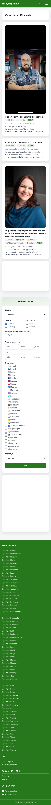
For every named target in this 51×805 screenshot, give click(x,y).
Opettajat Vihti (8, 743)
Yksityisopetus (11, 791)
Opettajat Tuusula (9, 731)
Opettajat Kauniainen (10, 602)
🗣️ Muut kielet (13, 387)
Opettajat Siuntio (9, 718)
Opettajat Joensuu (9, 586)
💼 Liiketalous (13, 405)
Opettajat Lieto (8, 647)
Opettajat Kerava (9, 608)
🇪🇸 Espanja (12, 381)
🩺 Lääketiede (13, 431)
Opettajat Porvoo (9, 689)
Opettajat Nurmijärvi (10, 673)
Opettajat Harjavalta (10, 557)
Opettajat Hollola (9, 566)
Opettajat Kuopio (9, 627)
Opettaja (11, 323)
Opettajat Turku (8, 727)
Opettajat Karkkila (9, 598)
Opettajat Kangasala (10, 595)
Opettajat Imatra (9, 576)
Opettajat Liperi (8, 650)
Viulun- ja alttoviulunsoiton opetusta (23, 142)
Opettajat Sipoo (8, 714)
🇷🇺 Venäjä (12, 384)
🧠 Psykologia (14, 428)
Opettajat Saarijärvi (10, 705)
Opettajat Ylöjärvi (9, 750)
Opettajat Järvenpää (10, 582)
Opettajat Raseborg (10, 695)
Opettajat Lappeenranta (12, 637)
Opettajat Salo (8, 708)
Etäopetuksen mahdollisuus (17, 331)
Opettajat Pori (8, 685)
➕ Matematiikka (15, 390)
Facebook (6, 776)
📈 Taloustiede (14, 411)
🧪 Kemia (11, 396)
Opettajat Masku (9, 660)
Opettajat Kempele (10, 605)
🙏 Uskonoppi (13, 417)
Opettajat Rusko (9, 702)
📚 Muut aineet (14, 446)
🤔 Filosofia (12, 419)
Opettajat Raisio (8, 692)
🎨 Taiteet (12, 440)
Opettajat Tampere (10, 721)
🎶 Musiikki (12, 437)
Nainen (32, 326)
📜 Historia (12, 414)
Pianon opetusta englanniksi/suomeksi (24, 116)
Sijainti (8, 310)
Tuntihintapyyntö (13, 342)
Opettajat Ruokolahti (10, 698)
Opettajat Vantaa (9, 740)
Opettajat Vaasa (8, 737)
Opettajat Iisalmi (8, 573)
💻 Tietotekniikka (15, 434)
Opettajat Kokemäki (10, 618)
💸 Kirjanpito (13, 402)
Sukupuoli (30, 320)
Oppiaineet (10, 363)
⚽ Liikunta (12, 443)
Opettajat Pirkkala (9, 679)
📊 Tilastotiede (14, 399)
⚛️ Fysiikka (12, 393)
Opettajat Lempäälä (10, 644)
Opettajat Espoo (9, 550)
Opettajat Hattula (9, 560)
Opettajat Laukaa (9, 640)
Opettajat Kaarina (9, 592)
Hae (25, 465)
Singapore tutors (12, 794)
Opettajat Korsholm (10, 624)
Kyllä (10, 334)
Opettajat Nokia (8, 669)
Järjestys (9, 454)
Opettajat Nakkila (9, 666)
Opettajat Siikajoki (9, 711)
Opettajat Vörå (8, 747)
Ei (8, 337)
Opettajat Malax (8, 656)
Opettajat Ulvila (8, 734)
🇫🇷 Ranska (12, 378)
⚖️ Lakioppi (12, 408)
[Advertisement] (25, 276)
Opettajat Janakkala (10, 579)
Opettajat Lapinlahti (10, 634)
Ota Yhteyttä (7, 761)
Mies (31, 323)
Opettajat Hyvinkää (10, 570)
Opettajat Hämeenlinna (11, 553)
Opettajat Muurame (10, 663)
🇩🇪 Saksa (11, 375)
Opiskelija (12, 326)
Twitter (5, 779)
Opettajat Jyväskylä (10, 589)
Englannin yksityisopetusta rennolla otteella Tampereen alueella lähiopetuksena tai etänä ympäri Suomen (25, 233)
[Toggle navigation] (46, 3)
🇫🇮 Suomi (12, 366)
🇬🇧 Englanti (12, 372)
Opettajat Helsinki (9, 563)
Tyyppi (8, 320)
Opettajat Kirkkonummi (11, 611)
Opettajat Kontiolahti (11, 621)
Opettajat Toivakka (10, 724)
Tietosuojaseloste (9, 764)
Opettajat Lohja (8, 653)
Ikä (6, 352)
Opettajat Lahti (8, 631)
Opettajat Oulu (8, 676)
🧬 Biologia (12, 449)
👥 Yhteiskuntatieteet (17, 425)
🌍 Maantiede (13, 422)
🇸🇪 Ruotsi (12, 369)
